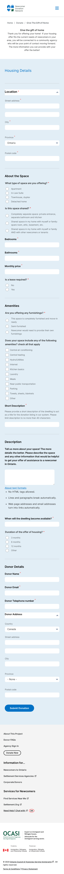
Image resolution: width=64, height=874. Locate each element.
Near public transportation (23, 384)
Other (12, 398)
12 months (16, 546)
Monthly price (13, 266)
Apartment (16, 189)
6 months (15, 542)
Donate (19, 23)
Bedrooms (11, 239)
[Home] (24, 835)
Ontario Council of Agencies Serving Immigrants (31, 862)
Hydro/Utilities (17, 359)
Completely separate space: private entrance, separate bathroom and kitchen (33, 215)
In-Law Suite (17, 193)
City (7, 122)
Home (10, 23)
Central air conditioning (21, 350)
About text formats (15, 487)
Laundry (14, 374)
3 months (15, 537)
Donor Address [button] (13, 614)
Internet (14, 364)
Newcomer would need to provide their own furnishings (32, 332)
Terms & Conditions (11, 869)
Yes (13, 289)
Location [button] (11, 91)
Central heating (17, 355)
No (12, 285)
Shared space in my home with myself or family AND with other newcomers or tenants (34, 231)
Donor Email (12, 587)
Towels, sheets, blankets (22, 393)
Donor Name (12, 573)
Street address (12, 100)
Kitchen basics (17, 369)
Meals (13, 379)
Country (9, 623)
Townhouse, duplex (20, 197)
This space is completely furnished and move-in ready (34, 320)
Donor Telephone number (19, 600)
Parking (13, 388)
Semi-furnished (18, 326)
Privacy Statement (29, 869)
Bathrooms (11, 252)
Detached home (19, 201)
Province (9, 137)
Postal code (10, 153)
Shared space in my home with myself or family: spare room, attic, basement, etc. (34, 223)
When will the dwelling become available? (28, 518)
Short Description (15, 405)
